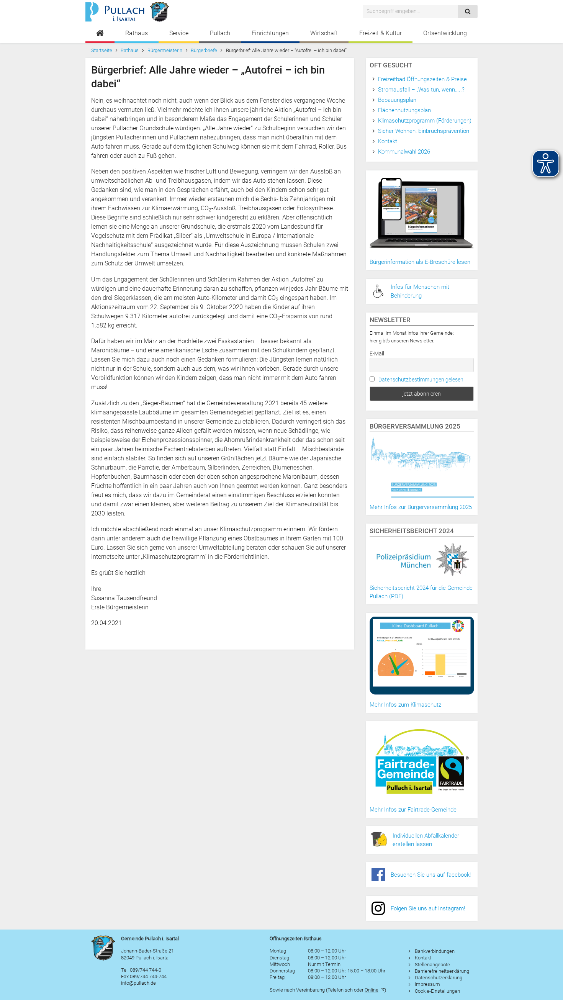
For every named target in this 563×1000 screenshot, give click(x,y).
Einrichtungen (270, 33)
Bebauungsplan (397, 100)
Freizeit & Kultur (380, 33)
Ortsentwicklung (445, 33)
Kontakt (387, 141)
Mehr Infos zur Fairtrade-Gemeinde (413, 809)
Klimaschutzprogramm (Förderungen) (424, 120)
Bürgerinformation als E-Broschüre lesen (420, 262)
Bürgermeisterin (164, 50)
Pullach (220, 33)
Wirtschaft (324, 33)
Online (371, 990)
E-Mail (377, 353)
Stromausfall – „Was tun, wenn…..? (421, 89)
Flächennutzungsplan (404, 110)
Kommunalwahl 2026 (404, 151)
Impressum (427, 984)
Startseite (101, 50)
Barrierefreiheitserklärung (442, 971)
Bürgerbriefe (204, 50)
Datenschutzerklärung (438, 977)
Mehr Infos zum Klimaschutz (405, 704)
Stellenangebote (432, 964)
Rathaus (136, 33)
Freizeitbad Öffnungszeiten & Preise (422, 79)
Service (178, 33)
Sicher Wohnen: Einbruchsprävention (423, 131)
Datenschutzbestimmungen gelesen (420, 379)
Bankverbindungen (435, 951)
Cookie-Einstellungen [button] (437, 991)
